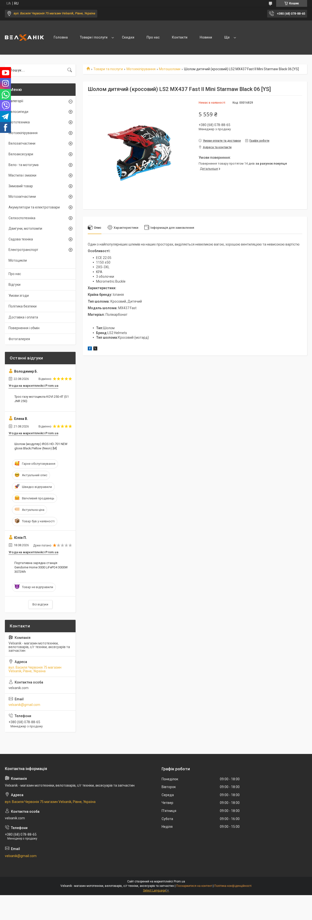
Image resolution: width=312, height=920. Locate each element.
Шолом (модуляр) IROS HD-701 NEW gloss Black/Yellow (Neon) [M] (41, 446)
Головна (61, 37)
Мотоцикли (18, 260)
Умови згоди (19, 295)
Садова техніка (21, 239)
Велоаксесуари (21, 154)
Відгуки (14, 285)
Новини (206, 37)
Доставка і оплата (23, 317)
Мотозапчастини (22, 196)
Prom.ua (179, 881)
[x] (95, 349)
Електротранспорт (23, 250)
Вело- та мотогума (24, 165)
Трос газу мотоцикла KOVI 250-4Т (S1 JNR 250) (41, 399)
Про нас (153, 37)
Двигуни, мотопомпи (25, 228)
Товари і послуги (93, 37)
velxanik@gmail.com (24, 705)
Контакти (179, 37)
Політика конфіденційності (233, 886)
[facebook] (90, 349)
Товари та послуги (108, 69)
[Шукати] (70, 70)
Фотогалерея (19, 339)
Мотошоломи (169, 69)
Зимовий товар (21, 186)
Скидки (128, 37)
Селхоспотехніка (22, 218)
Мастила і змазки (22, 175)
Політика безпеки (23, 306)
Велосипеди (18, 112)
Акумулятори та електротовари (34, 207)
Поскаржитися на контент (194, 886)
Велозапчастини (22, 143)
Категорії (16, 101)
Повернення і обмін (24, 328)
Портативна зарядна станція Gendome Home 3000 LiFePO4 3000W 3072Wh (41, 567)
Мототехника (19, 122)
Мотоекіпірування (141, 69)
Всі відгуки (40, 604)
